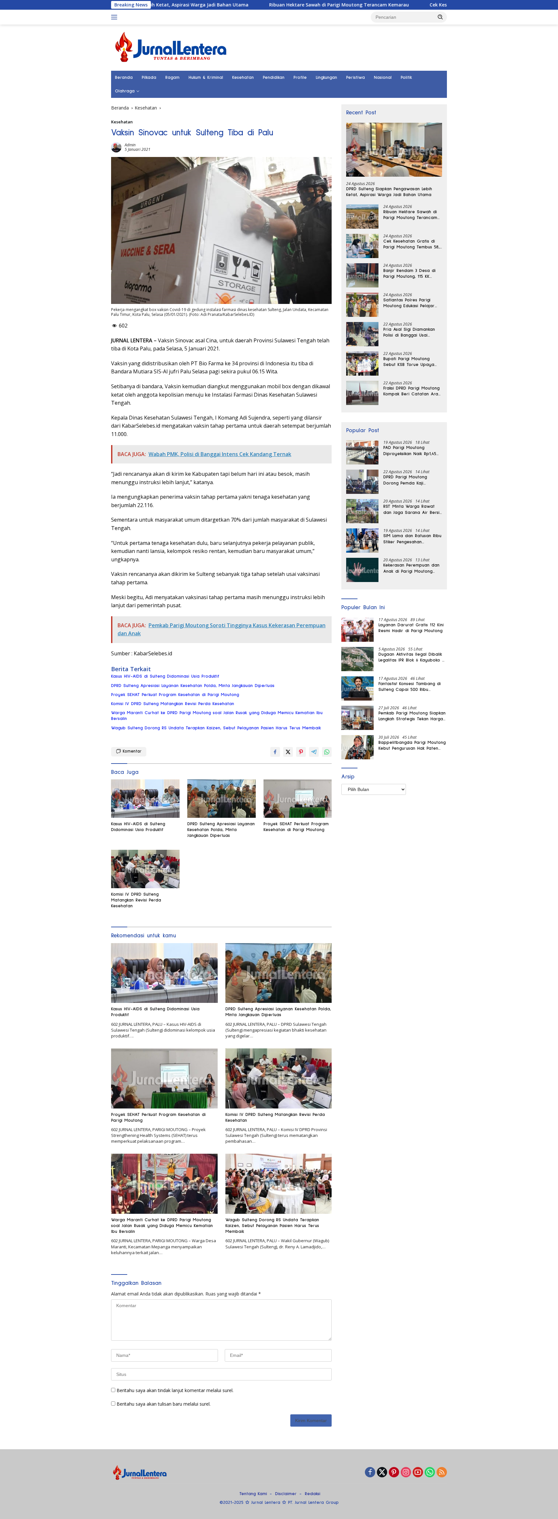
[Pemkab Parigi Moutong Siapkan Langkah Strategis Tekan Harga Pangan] (357, 718)
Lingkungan (326, 77)
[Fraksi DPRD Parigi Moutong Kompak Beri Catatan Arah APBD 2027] (362, 393)
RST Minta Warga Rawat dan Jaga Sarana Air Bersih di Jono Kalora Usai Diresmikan (412, 509)
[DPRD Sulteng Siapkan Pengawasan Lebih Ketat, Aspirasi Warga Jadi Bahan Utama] (394, 150)
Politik (406, 77)
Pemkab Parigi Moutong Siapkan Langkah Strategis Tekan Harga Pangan (412, 716)
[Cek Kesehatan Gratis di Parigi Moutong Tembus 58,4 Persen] (362, 246)
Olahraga (125, 91)
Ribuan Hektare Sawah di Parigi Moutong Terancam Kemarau (280, 5)
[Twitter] (382, 1472)
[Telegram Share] (314, 752)
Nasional (383, 77)
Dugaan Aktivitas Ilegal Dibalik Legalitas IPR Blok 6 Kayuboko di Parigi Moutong (412, 657)
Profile (300, 77)
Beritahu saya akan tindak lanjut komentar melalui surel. (175, 1390)
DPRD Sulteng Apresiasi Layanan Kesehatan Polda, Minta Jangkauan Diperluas (192, 685)
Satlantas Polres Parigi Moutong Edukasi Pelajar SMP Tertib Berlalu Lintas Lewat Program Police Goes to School (409, 303)
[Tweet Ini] (288, 752)
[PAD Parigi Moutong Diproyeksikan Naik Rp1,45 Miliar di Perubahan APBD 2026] (362, 452)
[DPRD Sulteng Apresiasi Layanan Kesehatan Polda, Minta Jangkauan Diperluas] (221, 798)
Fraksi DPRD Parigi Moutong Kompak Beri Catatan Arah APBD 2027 (411, 391)
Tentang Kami (253, 1494)
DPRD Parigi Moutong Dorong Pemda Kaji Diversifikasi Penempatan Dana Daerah (409, 480)
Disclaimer (286, 1494)
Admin (130, 145)
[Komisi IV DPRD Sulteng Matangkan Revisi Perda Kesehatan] (145, 869)
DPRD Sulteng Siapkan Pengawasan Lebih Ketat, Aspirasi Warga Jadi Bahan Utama (389, 192)
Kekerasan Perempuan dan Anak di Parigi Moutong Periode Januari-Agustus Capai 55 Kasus (411, 568)
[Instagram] (406, 1472)
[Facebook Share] (275, 752)
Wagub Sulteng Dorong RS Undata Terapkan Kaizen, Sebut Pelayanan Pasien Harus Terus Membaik (216, 728)
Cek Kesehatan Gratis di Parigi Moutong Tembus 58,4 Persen (439, 5)
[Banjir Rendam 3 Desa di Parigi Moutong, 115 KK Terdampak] (362, 275)
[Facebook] (370, 1472)
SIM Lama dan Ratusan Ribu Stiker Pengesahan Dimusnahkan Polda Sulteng (412, 539)
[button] (440, 17)
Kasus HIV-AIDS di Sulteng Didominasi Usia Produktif (165, 676)
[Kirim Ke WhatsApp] (327, 752)
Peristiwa (355, 77)
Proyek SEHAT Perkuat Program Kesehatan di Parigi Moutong (175, 694)
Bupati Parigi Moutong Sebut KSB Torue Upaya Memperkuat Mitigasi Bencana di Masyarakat (408, 362)
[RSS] (442, 1472)
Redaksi (312, 1494)
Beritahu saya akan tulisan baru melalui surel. (164, 1404)
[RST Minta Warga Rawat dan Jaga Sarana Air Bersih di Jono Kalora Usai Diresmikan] (362, 511)
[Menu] (115, 17)
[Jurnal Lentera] (171, 47)
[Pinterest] (394, 1472)
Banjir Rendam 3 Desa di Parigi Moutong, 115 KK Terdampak (409, 273)
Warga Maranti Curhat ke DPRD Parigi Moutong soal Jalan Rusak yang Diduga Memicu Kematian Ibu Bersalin (217, 716)
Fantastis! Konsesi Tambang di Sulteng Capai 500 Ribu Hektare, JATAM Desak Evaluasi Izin (410, 686)
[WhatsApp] (430, 1472)
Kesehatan (243, 77)
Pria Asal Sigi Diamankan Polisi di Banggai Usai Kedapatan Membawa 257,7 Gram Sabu (412, 332)
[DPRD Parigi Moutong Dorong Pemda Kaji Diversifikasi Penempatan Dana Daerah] (362, 482)
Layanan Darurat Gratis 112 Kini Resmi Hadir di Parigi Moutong (411, 628)
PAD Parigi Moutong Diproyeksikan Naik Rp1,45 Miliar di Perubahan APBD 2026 (410, 450)
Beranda (124, 77)
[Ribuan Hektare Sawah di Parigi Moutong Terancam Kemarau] (362, 216)
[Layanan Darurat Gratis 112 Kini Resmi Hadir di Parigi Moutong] (357, 630)
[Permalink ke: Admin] (116, 146)
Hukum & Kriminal (206, 77)
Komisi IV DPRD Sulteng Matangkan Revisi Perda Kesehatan (172, 704)
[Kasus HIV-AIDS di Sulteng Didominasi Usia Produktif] (145, 798)
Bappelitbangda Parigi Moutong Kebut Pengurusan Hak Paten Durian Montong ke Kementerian (412, 745)
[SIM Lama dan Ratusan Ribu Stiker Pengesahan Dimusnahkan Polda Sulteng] (362, 540)
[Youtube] (418, 1472)
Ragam (172, 77)
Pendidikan (273, 77)
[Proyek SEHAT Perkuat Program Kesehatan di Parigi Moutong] (298, 798)
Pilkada (149, 77)
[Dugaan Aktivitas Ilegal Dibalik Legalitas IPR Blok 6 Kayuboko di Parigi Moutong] (357, 659)
